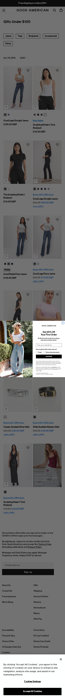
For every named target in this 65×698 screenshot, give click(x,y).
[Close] (61, 659)
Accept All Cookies (32, 691)
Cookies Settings (32, 681)
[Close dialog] (62, 322)
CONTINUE (48, 356)
